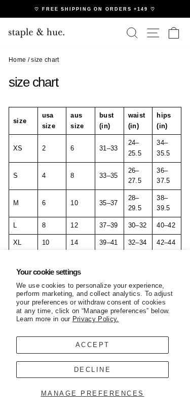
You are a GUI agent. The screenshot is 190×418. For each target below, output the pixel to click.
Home (17, 59)
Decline (92, 369)
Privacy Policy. (95, 319)
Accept (92, 345)
